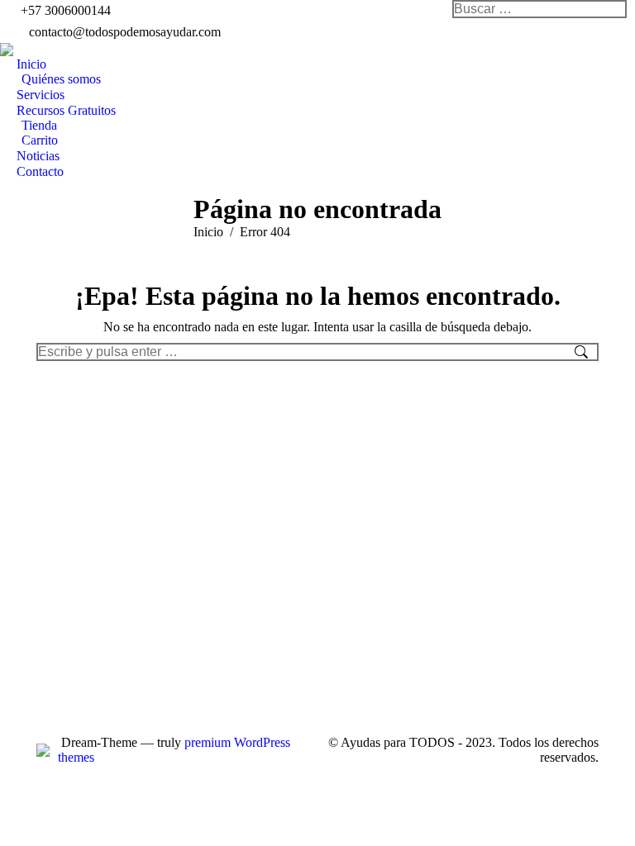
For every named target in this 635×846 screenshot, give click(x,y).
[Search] (613, 9)
